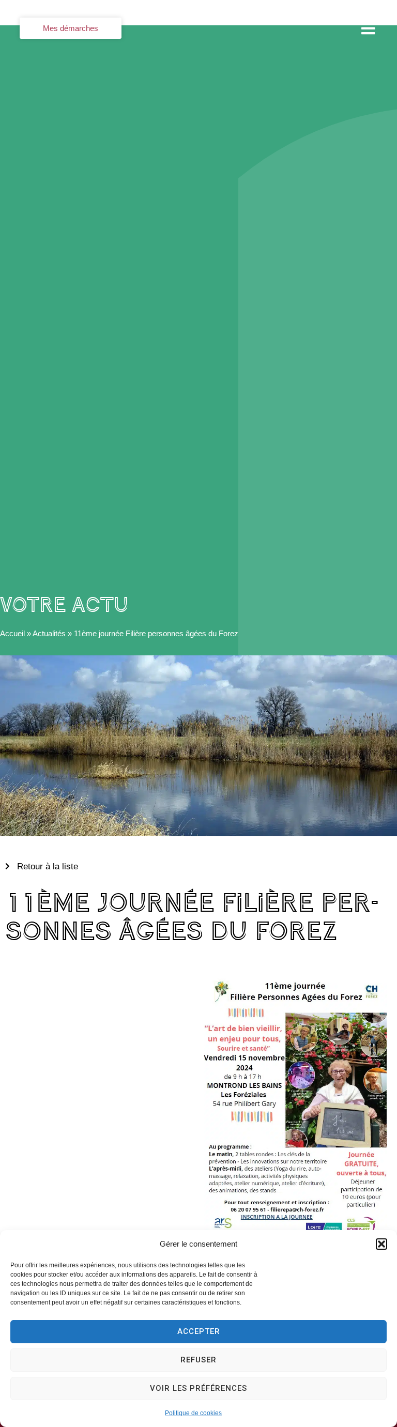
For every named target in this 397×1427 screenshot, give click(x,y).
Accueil (12, 633)
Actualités (49, 633)
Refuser (198, 1359)
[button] (381, 1244)
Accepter (198, 1331)
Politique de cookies (193, 1413)
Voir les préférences (198, 1388)
